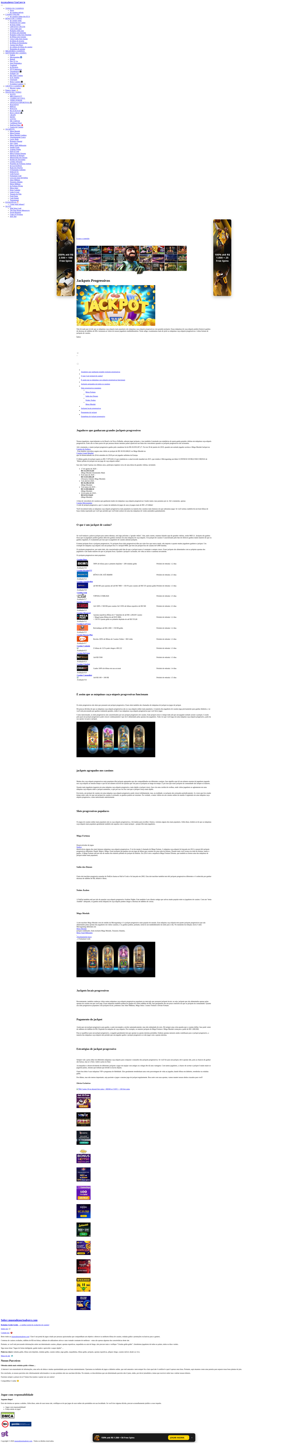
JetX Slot (13, 216)
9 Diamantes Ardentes (18, 170)
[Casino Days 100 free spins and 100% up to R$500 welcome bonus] (83, 1199)
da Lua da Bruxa (16, 166)
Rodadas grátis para (17, 31)
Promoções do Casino (17, 23)
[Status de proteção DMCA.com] (7, 1418)
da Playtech (14, 67)
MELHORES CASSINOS (15, 51)
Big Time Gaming (16, 75)
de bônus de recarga (17, 41)
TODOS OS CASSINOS (14, 8)
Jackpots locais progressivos (91, 408)
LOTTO (13, 119)
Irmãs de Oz (14, 172)
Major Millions (15, 184)
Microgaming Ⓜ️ (16, 57)
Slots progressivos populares (91, 388)
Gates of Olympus (16, 214)
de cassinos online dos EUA (20, 16)
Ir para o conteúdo (82, 239)
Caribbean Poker (16, 123)
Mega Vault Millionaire (18, 145)
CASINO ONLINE (12, 14)
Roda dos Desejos (16, 168)
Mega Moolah (15, 131)
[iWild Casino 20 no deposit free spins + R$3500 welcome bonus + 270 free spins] (83, 1181)
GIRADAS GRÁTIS (17, 27)
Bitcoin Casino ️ (15, 88)
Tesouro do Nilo (15, 194)
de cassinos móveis (16, 12)
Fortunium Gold (15, 176)
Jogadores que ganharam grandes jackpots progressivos (100, 372)
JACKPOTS (10, 129)
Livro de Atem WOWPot (19, 178)
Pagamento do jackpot (89, 412)
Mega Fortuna (91, 392)
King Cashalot (15, 190)
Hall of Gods (14, 151)
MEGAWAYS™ (16, 96)
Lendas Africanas (16, 162)
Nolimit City (14, 73)
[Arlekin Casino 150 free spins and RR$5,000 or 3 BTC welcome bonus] (83, 1273)
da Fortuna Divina (16, 186)
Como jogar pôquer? (17, 204)
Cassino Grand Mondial (84, 453)
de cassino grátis (15, 21)
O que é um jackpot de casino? (92, 376)
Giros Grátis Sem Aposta (19, 39)
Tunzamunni (14, 200)
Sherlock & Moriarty (17, 155)
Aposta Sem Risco (16, 45)
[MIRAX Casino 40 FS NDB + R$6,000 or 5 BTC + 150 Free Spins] (83, 1126)
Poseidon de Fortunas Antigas (20, 164)
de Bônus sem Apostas (18, 37)
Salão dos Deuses (92, 396)
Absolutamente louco (84, 937)
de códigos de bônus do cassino (21, 47)
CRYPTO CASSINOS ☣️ (15, 86)
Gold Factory (14, 174)
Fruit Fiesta (14, 196)
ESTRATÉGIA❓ (12, 202)
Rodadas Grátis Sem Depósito (20, 35)
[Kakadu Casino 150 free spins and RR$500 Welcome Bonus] (83, 1309)
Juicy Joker (14, 143)
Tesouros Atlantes (16, 182)
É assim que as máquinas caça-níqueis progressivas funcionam (103, 380)
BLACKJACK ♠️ (17, 111)
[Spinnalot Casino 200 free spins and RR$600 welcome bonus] (83, 1236)
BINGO (13, 106)
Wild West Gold (15, 208)
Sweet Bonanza (15, 212)
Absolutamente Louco (18, 137)
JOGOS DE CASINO (13, 92)
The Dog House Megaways (20, 210)
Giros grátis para (16, 29)
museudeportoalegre (13, 2)
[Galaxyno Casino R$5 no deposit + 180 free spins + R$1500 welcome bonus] (83, 1218)
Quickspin (13, 80)
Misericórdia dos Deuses (18, 158)
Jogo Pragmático (16, 63)
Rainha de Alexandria (17, 160)
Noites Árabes (91, 400)
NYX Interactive (16, 69)
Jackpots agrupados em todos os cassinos (95, 384)
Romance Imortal (16, 141)
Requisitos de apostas (17, 49)
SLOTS (13, 94)
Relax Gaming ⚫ (16, 82)
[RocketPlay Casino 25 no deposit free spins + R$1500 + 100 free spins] (83, 1254)
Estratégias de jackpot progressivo (93, 416)
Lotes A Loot (14, 192)
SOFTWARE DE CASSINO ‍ (16, 53)
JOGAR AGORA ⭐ (178, 1437)
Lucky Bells (14, 139)
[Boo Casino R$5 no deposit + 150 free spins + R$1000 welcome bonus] (83, 1107)
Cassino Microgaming (84, 503)
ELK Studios (14, 78)
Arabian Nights (15, 149)
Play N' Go (14, 61)
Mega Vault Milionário (84, 933)
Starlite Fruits (14, 147)
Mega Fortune (15, 133)
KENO (12, 117)
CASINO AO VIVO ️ (17, 98)
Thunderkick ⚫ (16, 71)
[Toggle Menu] (2, 5)
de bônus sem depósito (18, 33)
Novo (12, 10)
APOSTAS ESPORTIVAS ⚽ (21, 102)
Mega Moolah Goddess (18, 135)
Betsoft (12, 59)
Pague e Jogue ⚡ (11, 90)
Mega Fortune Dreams (18, 153)
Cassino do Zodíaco (83, 449)
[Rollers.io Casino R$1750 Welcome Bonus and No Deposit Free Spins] (83, 1162)
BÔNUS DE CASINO (13, 18)
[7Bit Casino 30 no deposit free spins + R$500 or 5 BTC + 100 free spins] (103, 1089)
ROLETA (13, 109)
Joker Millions (15, 180)
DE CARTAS (15, 121)
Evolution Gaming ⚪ (18, 84)
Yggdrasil (13, 65)
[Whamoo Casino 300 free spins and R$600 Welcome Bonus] (83, 1291)
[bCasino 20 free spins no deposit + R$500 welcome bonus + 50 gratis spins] (83, 1144)
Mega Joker (14, 188)
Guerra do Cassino (16, 127)
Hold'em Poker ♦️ (16, 125)
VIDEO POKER (16, 100)
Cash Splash (14, 198)
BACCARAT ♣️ (16, 113)
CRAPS (13, 115)
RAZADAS (14, 104)
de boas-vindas (15, 25)
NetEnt (12, 55)
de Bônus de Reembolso (18, 43)
